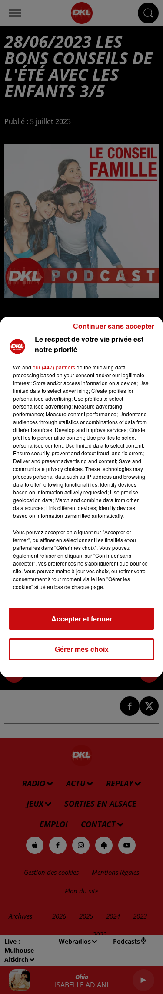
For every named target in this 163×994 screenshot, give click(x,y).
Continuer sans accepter (113, 326)
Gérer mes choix (82, 649)
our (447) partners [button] (54, 367)
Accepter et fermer (81, 619)
